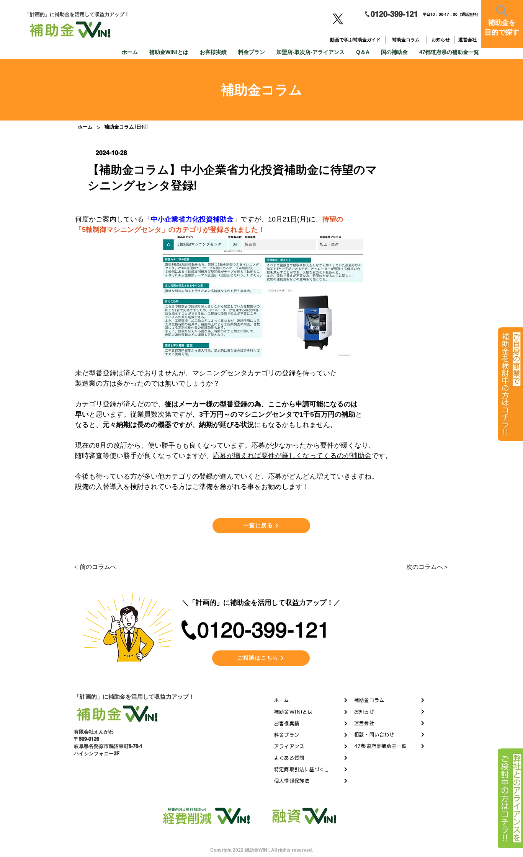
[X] (337, 18)
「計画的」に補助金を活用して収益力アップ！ (134, 696)
